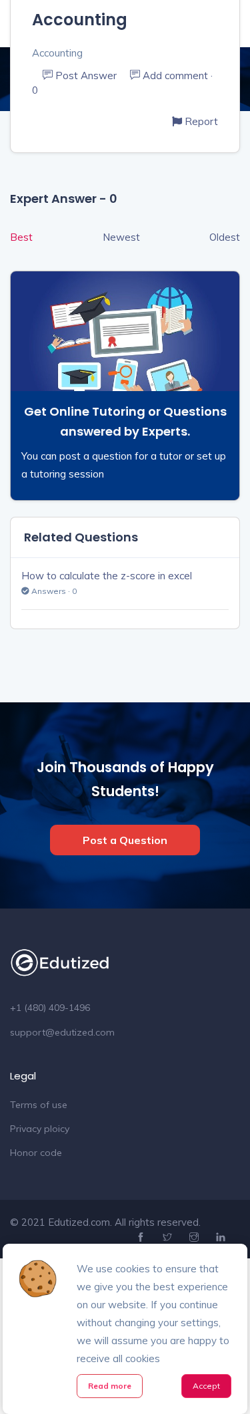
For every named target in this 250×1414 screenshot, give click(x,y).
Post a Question (125, 840)
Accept (206, 1386)
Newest (121, 237)
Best (21, 237)
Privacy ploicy (39, 1129)
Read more (109, 1386)
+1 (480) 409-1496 (50, 1008)
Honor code (36, 1153)
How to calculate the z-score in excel (106, 575)
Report (200, 121)
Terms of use (38, 1105)
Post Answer (86, 75)
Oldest (224, 237)
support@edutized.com (62, 1032)
